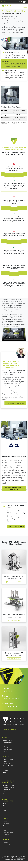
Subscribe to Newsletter (10, 729)
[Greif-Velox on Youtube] (16, 706)
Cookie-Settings (21, 858)
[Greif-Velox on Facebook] (8, 706)
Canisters (5, 808)
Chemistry (5, 842)
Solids (4, 792)
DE (19, 1)
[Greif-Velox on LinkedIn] (11, 706)
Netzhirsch (20, 859)
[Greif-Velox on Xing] (13, 706)
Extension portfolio (8, 759)
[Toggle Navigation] (25, 6)
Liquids (5, 794)
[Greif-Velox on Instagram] (5, 706)
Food (4, 847)
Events (4, 828)
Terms (13, 858)
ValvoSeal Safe (6, 763)
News (4, 826)
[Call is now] (2, 2)
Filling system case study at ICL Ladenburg (14, 488)
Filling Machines (7, 745)
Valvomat (5, 770)
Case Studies (6, 823)
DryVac (5, 772)
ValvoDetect (6, 761)
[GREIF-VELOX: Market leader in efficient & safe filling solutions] (7, 6)
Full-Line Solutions (7, 749)
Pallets (4, 810)
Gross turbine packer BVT (14, 658)
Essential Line (6, 751)
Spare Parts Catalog (8, 832)
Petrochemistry (7, 845)
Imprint (9, 858)
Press (4, 830)
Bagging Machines (7, 742)
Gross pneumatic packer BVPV (14, 620)
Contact (5, 821)
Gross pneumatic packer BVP (13, 581)
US (23, 1)
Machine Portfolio (7, 740)
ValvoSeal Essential (8, 766)
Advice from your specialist (16, 403)
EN (21, 1)
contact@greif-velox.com (12, 698)
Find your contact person (16, 526)
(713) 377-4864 (8, 691)
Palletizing (5, 747)
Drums (4, 803)
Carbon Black (6, 789)
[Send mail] (5, 2)
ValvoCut (5, 768)
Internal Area (6, 834)
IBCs (4, 806)
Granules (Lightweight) (8, 785)
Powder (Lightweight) (8, 787)
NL (26, 1)
